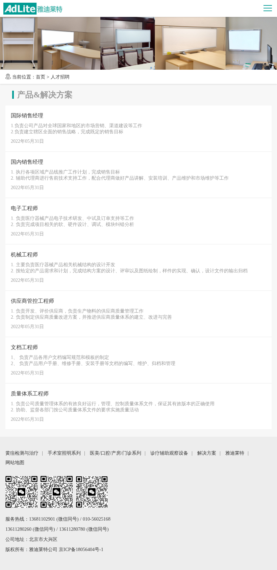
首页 (40, 76)
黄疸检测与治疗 (22, 453)
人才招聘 (60, 76)
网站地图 (14, 462)
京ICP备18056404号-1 (81, 549)
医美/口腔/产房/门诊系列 (115, 453)
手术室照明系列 (64, 453)
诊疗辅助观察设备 (169, 453)
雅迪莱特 (234, 453)
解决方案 (206, 453)
